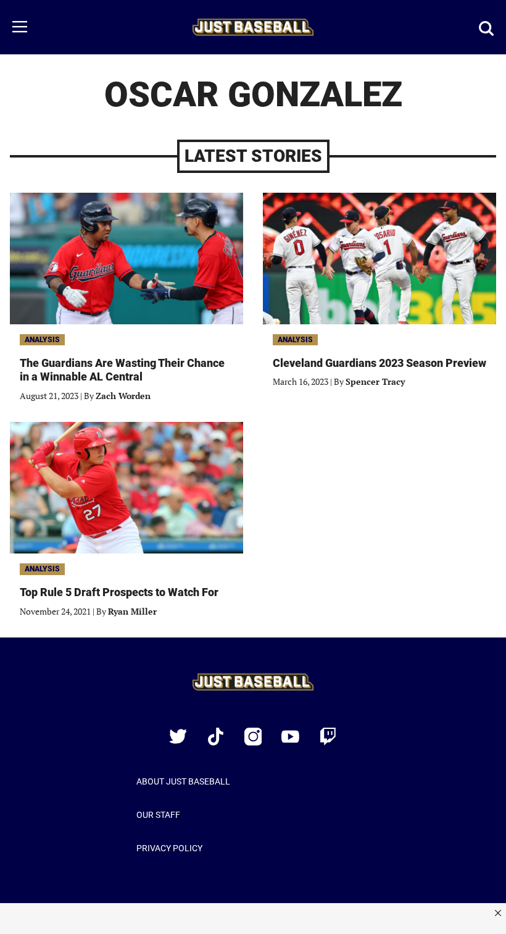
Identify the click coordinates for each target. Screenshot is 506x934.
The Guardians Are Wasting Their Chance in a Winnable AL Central (122, 370)
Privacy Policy (169, 848)
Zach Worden (123, 396)
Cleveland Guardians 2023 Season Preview (379, 362)
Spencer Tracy (375, 381)
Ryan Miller (132, 611)
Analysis (42, 339)
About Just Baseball (183, 781)
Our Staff (158, 815)
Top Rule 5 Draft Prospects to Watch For (119, 592)
